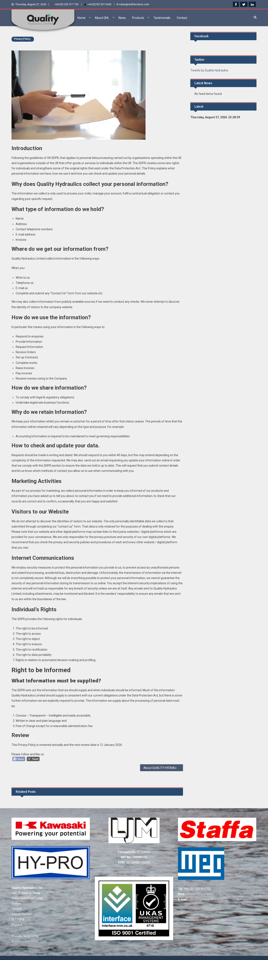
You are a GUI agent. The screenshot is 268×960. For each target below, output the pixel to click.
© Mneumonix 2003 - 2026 (29, 941)
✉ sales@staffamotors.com (132, 4)
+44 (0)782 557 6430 (199, 894)
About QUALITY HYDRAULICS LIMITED (163, 768)
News (122, 17)
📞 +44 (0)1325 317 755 (65, 4)
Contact (182, 17)
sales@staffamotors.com (205, 899)
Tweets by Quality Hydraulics (209, 70)
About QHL (102, 17)
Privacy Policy (22, 38)
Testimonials (161, 17)
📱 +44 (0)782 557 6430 (97, 4)
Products (138, 17)
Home (81, 17)
